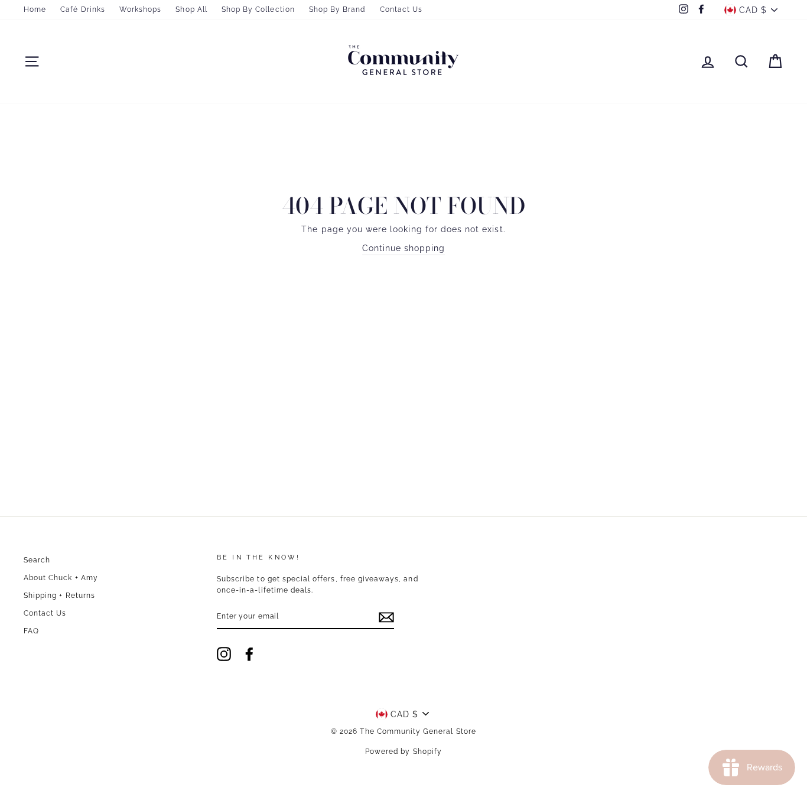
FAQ (31, 631)
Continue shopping (403, 248)
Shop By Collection (258, 9)
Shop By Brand (337, 9)
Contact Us (401, 9)
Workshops (140, 9)
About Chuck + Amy (61, 578)
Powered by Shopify (403, 751)
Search (37, 560)
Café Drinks (82, 9)
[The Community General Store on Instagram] (224, 654)
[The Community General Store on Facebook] (249, 654)
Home (35, 9)
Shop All (191, 9)
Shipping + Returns (59, 595)
